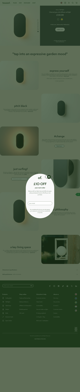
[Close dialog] (49, 177)
